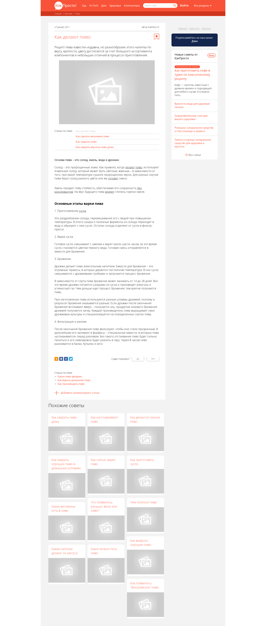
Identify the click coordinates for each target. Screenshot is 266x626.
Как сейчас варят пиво (103, 462)
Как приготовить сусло (142, 462)
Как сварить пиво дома (64, 419)
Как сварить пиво (86, 141)
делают (130, 167)
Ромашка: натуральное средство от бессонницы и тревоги (194, 129)
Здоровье (115, 5)
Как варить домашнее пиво (74, 380)
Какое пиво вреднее (70, 376)
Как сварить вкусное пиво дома (95, 147)
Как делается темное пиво (145, 419)
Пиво (78, 13)
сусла (82, 211)
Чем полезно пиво (143, 502)
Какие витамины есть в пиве (63, 508)
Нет (153, 358)
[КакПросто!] (65, 6)
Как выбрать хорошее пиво (140, 542)
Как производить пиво (71, 384)
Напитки (69, 13)
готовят (113, 178)
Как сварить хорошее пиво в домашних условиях (66, 464)
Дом (103, 5)
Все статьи (195, 155)
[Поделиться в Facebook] (66, 359)
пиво (138, 167)
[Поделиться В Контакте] (61, 359)
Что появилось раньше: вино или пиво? (104, 506)
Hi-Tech (93, 5)
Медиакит (183, 28)
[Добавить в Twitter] (71, 359)
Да (138, 358)
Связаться (206, 28)
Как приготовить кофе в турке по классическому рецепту (192, 74)
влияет (109, 192)
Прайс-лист (194, 28)
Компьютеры (132, 5)
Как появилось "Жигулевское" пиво (144, 585)
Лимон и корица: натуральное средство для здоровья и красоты (193, 143)
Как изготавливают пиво (104, 419)
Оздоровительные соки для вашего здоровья (191, 117)
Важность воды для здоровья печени (192, 105)
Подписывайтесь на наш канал (194, 39)
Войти (184, 5)
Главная (58, 13)
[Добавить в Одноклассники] (56, 359)
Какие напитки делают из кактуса (64, 551)
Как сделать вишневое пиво (92, 136)
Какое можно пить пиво (104, 551)
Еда (84, 5)
